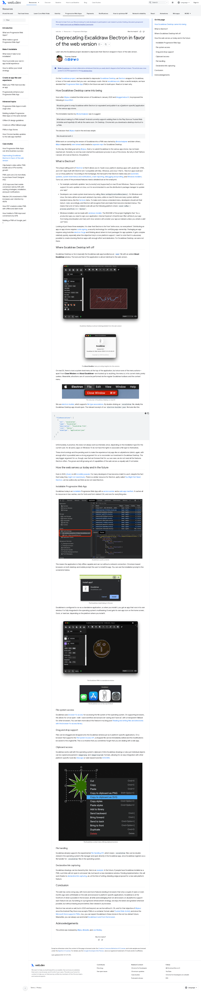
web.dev (58, 31)
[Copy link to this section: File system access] (76, 710)
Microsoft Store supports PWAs (68, 914)
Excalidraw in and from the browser (101, 917)
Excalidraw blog (87, 71)
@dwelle (86, 930)
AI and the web (8, 13)
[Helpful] (140, 31)
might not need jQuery (76, 477)
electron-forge (80, 232)
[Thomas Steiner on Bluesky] (74, 60)
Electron (122, 78)
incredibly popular (83, 474)
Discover (48, 2)
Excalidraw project (68, 78)
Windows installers (135, 177)
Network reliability (139, 13)
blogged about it (122, 97)
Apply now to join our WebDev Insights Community (76, 24)
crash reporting (98, 177)
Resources (33, 2)
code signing (82, 229)
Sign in (196, 2)
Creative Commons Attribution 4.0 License (111, 948)
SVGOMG (106, 758)
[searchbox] (14, 20)
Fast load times (23, 13)
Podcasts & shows (137, 978)
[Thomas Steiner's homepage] (77, 60)
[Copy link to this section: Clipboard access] (74, 747)
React (153, 13)
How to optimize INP (120, 13)
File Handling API (97, 853)
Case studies (135, 975)
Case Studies (96, 2)
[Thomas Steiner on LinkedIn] (69, 60)
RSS (167, 978)
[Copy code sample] (148, 413)
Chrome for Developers (139, 968)
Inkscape (80, 758)
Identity (57, 13)
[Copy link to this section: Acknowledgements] (80, 923)
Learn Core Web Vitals (42, 13)
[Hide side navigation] (25, 988)
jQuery (68, 474)
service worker (108, 491)
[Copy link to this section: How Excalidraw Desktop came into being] (104, 91)
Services (82, 200)
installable (77, 491)
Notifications (103, 13)
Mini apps (176, 13)
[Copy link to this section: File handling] (69, 848)
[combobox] (158, 2)
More (187, 13)
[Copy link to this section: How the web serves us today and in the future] (110, 467)
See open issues (102, 971)
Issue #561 (69, 100)
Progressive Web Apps (73, 13)
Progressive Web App (74, 84)
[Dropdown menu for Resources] (39, 2)
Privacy (39, 987)
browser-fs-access (75, 715)
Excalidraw (65, 68)
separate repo (97, 144)
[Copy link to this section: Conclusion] (70, 885)
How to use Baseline (72, 2)
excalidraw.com (114, 81)
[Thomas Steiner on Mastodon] (72, 60)
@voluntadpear (82, 114)
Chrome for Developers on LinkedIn (177, 975)
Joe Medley (97, 930)
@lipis (58, 144)
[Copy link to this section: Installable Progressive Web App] (89, 486)
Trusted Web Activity (122, 911)
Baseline (58, 2)
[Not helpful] (143, 31)
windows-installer (95, 213)
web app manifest (126, 491)
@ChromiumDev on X (173, 968)
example (100, 870)
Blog (85, 2)
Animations (164, 13)
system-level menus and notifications (77, 177)
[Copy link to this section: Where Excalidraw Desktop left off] (96, 247)
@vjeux (67, 97)
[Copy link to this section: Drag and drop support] (80, 730)
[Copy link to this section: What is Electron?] (77, 161)
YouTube (168, 971)
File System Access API (85, 738)
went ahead (76, 144)
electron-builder (68, 404)
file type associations (95, 404)
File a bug (100, 968)
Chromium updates (137, 971)
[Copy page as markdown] (106, 44)
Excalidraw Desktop (108, 78)
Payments (90, 13)
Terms (33, 987)
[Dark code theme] (145, 413)
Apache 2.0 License (64, 951)
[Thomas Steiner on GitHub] (66, 60)
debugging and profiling (114, 177)
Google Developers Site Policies (94, 951)
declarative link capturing (77, 876)
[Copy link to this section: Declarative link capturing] (82, 865)
